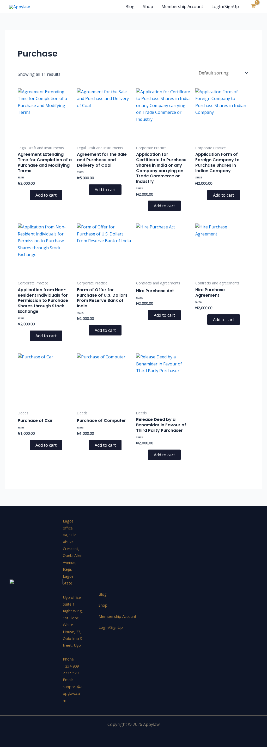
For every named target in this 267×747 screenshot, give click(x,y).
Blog (130, 6)
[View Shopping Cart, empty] (253, 6)
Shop (148, 6)
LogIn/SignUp (225, 6)
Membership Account (182, 6)
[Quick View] (27, 195)
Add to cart (46, 195)
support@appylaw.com (72, 693)
